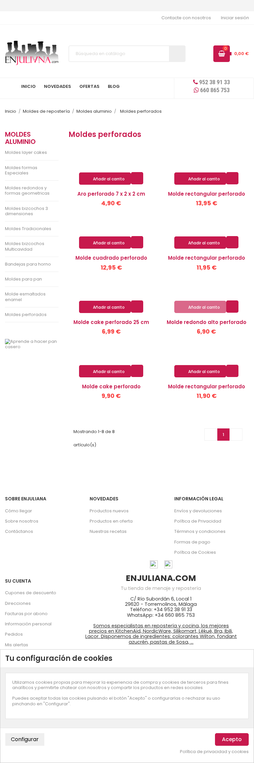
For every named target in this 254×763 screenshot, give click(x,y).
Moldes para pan (23, 279)
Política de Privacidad (197, 521)
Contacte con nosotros (186, 18)
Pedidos (14, 634)
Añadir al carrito (105, 179)
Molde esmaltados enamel (25, 296)
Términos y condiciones (200, 531)
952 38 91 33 (214, 82)
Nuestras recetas (108, 531)
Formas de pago (192, 542)
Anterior (210, 434)
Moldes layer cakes (26, 152)
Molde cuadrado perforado (111, 257)
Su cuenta (18, 581)
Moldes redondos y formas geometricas (27, 190)
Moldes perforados (26, 314)
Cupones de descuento (30, 593)
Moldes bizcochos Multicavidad (24, 246)
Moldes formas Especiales (21, 170)
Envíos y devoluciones (198, 511)
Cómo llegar (18, 511)
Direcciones (18, 603)
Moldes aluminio (20, 138)
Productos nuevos (109, 511)
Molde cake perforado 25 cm (111, 322)
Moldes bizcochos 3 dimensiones (26, 211)
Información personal (28, 624)
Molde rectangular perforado (206, 193)
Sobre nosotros (21, 521)
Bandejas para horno (28, 264)
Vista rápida (137, 177)
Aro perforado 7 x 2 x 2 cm (111, 193)
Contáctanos (19, 531)
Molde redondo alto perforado (206, 322)
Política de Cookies (195, 552)
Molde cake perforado (111, 386)
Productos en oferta (111, 521)
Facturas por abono (26, 613)
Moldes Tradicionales (28, 228)
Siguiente (236, 434)
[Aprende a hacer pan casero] (32, 344)
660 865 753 (214, 90)
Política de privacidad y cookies (214, 751)
